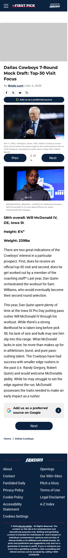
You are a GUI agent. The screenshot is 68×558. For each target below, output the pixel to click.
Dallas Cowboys (24, 438)
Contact (9, 476)
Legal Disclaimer (52, 497)
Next (52, 158)
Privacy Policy (13, 490)
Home (7, 438)
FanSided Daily (14, 483)
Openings (47, 469)
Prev (15, 158)
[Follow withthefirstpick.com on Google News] (58, 410)
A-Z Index (47, 504)
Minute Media (25, 526)
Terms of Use (50, 490)
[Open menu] (6, 5)
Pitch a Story (49, 483)
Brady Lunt (15, 85)
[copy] (26, 92)
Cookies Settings (15, 516)
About (7, 469)
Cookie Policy (13, 497)
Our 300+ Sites (51, 476)
